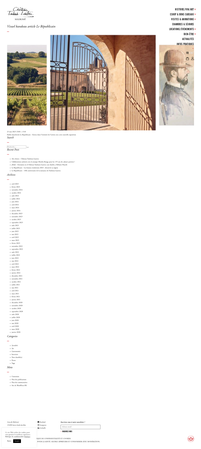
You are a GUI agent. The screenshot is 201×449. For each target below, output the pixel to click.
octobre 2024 (16, 193)
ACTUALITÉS (188, 39)
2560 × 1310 (21, 132)
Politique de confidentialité (14, 437)
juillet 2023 (16, 228)
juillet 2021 (16, 285)
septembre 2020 (17, 311)
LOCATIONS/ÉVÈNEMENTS (181, 29)
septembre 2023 (17, 223)
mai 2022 (15, 261)
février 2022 (16, 270)
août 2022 (15, 252)
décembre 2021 (17, 276)
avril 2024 (15, 205)
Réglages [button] (27, 437)
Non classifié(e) (17, 357)
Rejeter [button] (9, 441)
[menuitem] (187, 52)
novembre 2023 (17, 217)
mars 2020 (15, 329)
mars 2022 (15, 267)
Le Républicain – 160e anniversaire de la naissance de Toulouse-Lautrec (36, 171)
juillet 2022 (16, 255)
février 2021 (16, 297)
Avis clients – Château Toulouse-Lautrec (25, 159)
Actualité (15, 345)
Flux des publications (19, 380)
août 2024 (15, 196)
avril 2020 (15, 326)
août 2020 (15, 314)
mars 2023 (15, 240)
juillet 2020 (16, 317)
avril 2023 (15, 237)
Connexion (15, 376)
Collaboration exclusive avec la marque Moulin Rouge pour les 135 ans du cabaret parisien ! (43, 162)
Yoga (13, 363)
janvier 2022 (16, 273)
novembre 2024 (17, 190)
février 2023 (16, 243)
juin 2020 (15, 320)
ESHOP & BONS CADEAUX (182, 14)
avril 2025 (15, 184)
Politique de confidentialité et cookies (51, 439)
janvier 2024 (16, 211)
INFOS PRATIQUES (185, 44)
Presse (14, 360)
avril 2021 (15, 291)
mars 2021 (15, 294)
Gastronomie (16, 351)
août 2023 (15, 225)
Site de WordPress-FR (19, 385)
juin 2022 (15, 258)
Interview (15, 354)
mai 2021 (15, 288)
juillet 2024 (16, 199)
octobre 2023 (16, 219)
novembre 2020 (17, 306)
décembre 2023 (17, 214)
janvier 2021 (16, 300)
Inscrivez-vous (67, 431)
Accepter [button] (17, 441)
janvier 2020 (16, 332)
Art (13, 348)
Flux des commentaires (19, 382)
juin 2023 (15, 231)
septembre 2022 (17, 249)
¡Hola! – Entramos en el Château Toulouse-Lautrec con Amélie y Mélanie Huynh (39, 165)
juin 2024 (15, 202)
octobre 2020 (16, 308)
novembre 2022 (17, 246)
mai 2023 (15, 234)
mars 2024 (15, 208)
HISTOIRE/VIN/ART (184, 9)
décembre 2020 (17, 303)
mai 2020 (15, 323)
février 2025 (16, 187)
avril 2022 (15, 264)
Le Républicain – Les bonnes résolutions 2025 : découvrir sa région (35, 168)
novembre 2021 (17, 279)
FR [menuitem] (187, 53)
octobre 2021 (16, 282)
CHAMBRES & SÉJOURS (183, 24)
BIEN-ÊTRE (189, 34)
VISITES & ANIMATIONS (182, 19)
